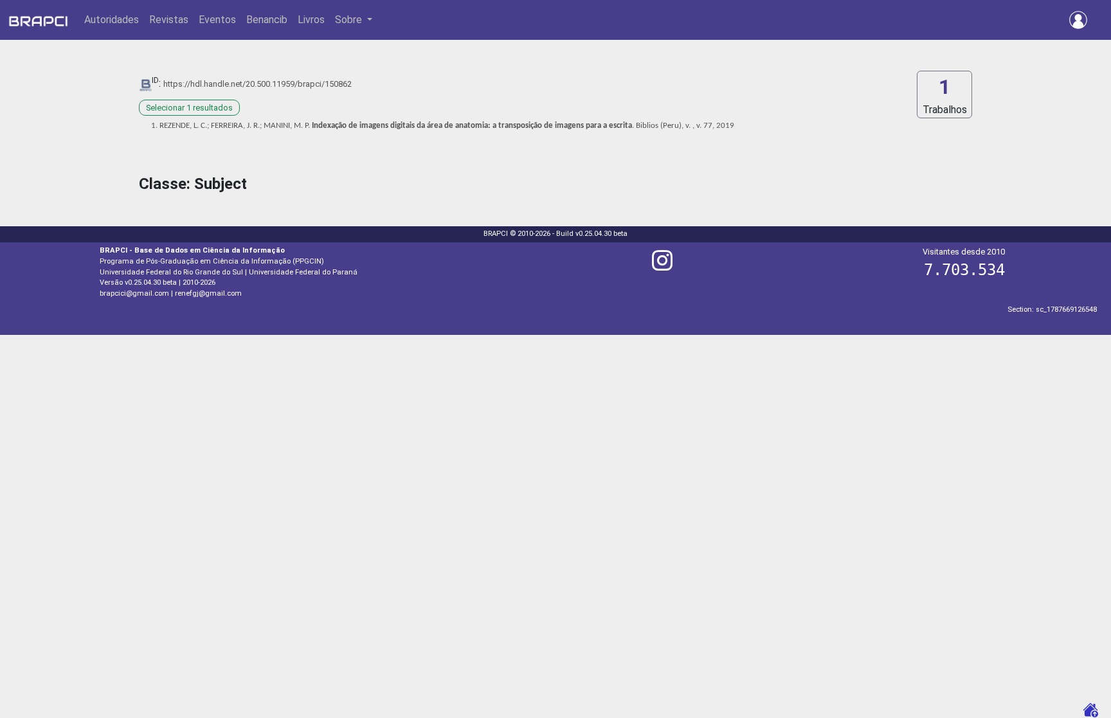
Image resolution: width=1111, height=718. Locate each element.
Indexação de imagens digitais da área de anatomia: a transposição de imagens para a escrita (472, 125)
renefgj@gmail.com (208, 293)
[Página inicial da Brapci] (38, 20)
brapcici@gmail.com (134, 293)
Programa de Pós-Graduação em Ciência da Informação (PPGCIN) (212, 261)
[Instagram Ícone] (662, 266)
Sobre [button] (350, 19)
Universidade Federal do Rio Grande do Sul (171, 272)
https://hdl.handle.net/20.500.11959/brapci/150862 (257, 84)
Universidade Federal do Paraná (303, 272)
